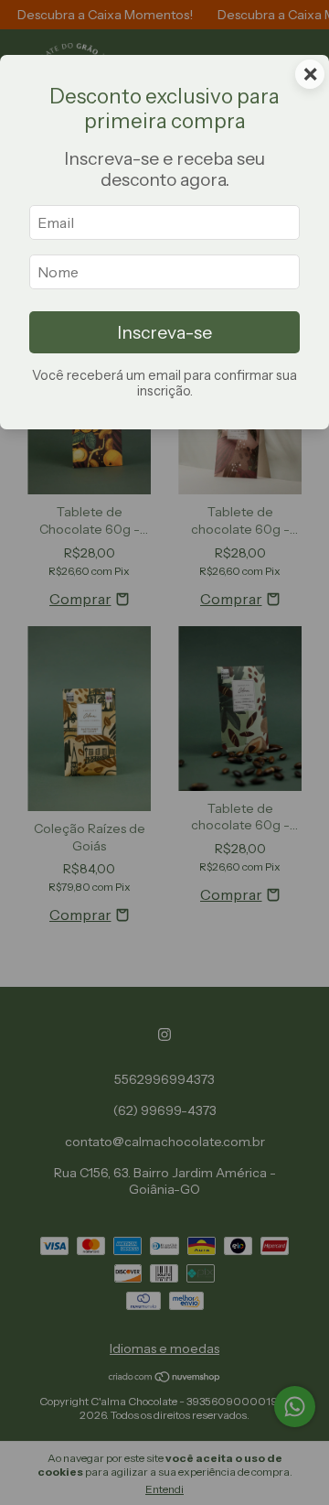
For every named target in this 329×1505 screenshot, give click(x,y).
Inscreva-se (164, 332)
